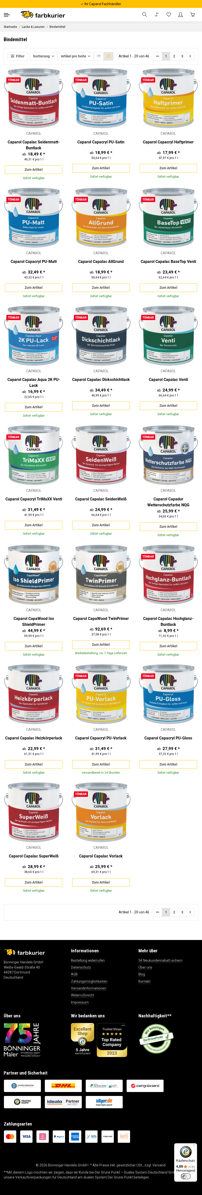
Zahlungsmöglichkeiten (89, 981)
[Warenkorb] (192, 14)
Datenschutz (81, 967)
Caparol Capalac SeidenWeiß (101, 499)
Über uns (145, 967)
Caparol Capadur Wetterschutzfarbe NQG (168, 502)
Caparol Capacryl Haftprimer (168, 142)
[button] (145, 14)
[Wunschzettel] (169, 14)
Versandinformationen (88, 988)
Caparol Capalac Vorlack (101, 856)
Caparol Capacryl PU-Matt (34, 261)
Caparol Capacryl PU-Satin (100, 142)
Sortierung (41, 56)
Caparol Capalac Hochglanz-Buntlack (168, 621)
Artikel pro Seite (73, 56)
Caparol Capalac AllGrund (101, 261)
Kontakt (144, 981)
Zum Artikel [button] (34, 169)
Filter (19, 56)
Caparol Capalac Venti (168, 379)
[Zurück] (157, 56)
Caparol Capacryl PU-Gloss (168, 738)
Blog (141, 974)
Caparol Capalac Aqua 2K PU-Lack (33, 382)
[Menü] (194, 1146)
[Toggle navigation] (7, 14)
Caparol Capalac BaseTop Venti (168, 261)
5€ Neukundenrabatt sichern (160, 960)
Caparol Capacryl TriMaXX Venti (33, 499)
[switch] (186, 1176)
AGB (74, 974)
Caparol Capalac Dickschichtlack (101, 379)
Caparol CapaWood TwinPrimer (101, 618)
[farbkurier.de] (44, 14)
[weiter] (190, 56)
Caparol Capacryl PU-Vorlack (101, 738)
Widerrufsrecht (82, 995)
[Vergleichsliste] (157, 15)
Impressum (80, 1002)
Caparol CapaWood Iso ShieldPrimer (34, 621)
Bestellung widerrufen (88, 960)
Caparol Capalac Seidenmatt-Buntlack (34, 145)
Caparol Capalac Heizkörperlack (33, 738)
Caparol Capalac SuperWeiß (34, 856)
